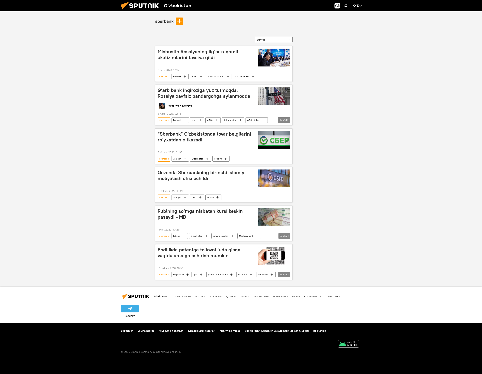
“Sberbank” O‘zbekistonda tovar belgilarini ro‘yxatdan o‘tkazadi (204, 137)
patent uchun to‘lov (218, 274)
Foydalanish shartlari (171, 330)
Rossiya (177, 76)
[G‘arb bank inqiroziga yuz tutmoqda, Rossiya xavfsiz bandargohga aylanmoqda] (274, 96)
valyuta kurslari (221, 235)
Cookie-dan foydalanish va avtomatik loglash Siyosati (277, 330)
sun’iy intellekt (242, 76)
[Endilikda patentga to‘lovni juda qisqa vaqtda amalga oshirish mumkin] (274, 256)
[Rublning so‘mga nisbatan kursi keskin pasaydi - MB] (274, 217)
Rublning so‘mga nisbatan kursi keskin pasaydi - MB (200, 214)
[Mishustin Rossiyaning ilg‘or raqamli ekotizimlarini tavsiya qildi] (274, 57)
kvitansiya (263, 274)
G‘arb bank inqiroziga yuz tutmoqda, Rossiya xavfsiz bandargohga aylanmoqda (204, 93)
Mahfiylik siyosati (230, 330)
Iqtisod (176, 235)
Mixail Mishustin (216, 76)
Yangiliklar (183, 296)
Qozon (210, 197)
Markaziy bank (246, 235)
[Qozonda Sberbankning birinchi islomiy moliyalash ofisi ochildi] (274, 178)
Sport (296, 296)
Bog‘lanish (127, 330)
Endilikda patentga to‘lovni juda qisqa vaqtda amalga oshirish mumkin (199, 253)
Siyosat (199, 296)
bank (194, 120)
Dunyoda (215, 296)
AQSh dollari (253, 120)
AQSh (210, 120)
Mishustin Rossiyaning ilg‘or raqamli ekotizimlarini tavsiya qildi (198, 54)
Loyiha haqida (146, 330)
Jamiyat (177, 158)
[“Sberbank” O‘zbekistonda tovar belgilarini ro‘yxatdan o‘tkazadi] (274, 140)
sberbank (164, 21)
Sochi (194, 76)
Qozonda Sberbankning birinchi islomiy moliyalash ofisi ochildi (201, 175)
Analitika (333, 296)
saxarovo (242, 274)
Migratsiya (178, 274)
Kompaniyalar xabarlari (201, 330)
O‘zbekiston (198, 158)
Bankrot (177, 120)
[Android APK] (348, 344)
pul (196, 274)
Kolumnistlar (230, 120)
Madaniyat (280, 296)
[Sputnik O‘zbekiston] (141, 10)
